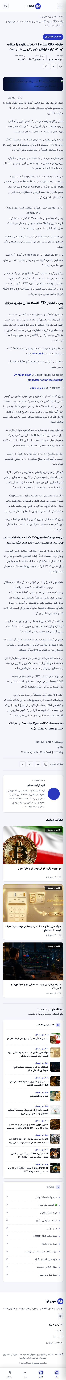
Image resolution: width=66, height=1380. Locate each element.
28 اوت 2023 (37, 388)
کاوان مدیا (23, 1363)
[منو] (60, 6)
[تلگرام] (53, 66)
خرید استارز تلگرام (32, 1213)
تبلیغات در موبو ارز (54, 1343)
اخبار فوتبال (32, 1228)
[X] (46, 66)
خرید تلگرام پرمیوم (32, 1275)
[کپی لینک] (60, 66)
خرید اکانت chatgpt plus (32, 1236)
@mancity (38, 354)
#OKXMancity (22, 375)
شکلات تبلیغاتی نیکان (32, 1220)
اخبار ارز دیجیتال (48, 16)
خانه (61, 16)
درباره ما (59, 1331)
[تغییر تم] (6, 6)
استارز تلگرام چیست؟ (32, 1267)
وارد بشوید (34, 1014)
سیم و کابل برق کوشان (32, 1197)
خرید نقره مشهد (32, 1244)
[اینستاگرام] (60, 1316)
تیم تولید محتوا (56, 59)
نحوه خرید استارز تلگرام (32, 1259)
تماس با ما (58, 1337)
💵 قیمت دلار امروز (32, 1205)
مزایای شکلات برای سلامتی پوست (32, 1251)
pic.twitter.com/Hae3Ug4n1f (45, 380)
